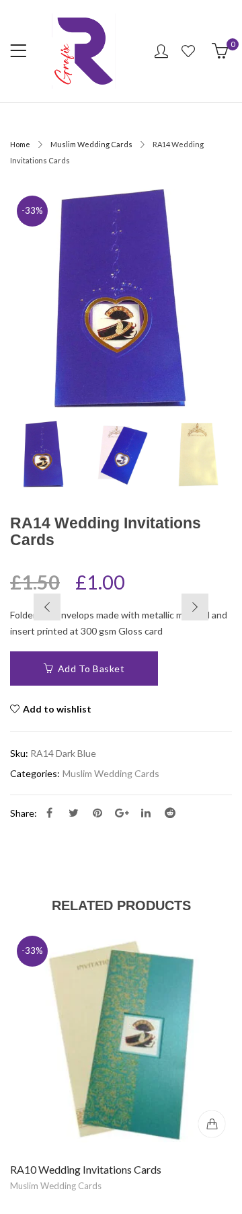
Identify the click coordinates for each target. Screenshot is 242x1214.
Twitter (73, 813)
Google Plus (122, 813)
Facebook (49, 813)
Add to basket (91, 668)
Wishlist (190, 51)
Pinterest (97, 813)
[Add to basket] (211, 1123)
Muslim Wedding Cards (91, 144)
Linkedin (146, 813)
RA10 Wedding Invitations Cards (85, 1169)
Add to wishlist (57, 709)
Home (20, 144)
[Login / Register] (161, 51)
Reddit (170, 813)
